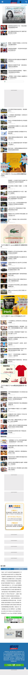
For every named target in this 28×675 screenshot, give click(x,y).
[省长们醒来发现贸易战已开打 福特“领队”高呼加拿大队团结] (4, 33)
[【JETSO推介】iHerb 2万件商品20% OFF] (14, 304)
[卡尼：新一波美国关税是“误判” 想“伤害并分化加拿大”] (4, 144)
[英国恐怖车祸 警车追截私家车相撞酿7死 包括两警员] (4, 61)
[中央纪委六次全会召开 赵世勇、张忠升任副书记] (4, 344)
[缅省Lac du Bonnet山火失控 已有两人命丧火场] (4, 292)
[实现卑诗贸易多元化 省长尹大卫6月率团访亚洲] (4, 264)
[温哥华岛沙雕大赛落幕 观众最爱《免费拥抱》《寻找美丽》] (4, 464)
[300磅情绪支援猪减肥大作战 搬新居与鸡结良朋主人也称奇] (4, 258)
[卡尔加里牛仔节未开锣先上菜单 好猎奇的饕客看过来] (4, 286)
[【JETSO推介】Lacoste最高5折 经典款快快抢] (14, 233)
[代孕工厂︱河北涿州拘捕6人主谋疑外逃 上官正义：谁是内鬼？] (4, 356)
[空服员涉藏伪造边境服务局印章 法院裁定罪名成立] (4, 138)
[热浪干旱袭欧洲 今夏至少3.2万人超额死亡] (4, 410)
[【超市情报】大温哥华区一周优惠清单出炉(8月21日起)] (4, 453)
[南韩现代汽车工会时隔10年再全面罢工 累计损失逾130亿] (4, 215)
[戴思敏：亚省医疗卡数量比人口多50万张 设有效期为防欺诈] (4, 44)
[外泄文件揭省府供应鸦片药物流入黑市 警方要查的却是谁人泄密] (4, 269)
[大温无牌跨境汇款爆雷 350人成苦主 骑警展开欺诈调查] (4, 127)
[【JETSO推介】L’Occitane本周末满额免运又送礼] (14, 162)
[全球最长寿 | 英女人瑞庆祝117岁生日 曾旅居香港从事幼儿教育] (4, 415)
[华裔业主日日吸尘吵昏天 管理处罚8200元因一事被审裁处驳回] (4, 281)
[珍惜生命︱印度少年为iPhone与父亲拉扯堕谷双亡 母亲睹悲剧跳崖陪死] (4, 399)
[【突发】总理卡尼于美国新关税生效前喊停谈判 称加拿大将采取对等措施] (4, 427)
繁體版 (25, 5)
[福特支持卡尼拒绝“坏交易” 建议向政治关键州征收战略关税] (4, 66)
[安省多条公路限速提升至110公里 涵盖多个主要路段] (4, 193)
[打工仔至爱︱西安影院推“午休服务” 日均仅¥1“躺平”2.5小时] (4, 333)
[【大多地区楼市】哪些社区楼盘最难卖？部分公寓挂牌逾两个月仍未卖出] (4, 198)
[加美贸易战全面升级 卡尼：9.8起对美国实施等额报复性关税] (4, 27)
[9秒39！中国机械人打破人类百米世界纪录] (4, 221)
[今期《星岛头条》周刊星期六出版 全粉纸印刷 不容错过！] (4, 469)
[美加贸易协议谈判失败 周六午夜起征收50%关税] (4, 432)
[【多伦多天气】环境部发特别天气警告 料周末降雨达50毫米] (4, 209)
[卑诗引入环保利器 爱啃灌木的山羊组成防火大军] (4, 122)
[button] (26, 2)
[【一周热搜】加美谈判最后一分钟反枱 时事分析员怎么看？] (4, 116)
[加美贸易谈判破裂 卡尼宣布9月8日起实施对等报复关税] (4, 50)
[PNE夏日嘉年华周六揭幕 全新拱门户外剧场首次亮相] (4, 447)
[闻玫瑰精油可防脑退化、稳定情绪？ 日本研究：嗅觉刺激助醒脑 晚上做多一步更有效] (4, 328)
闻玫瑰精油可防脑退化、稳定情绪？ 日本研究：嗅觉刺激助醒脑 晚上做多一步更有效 (17, 328)
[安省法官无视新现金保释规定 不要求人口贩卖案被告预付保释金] (4, 72)
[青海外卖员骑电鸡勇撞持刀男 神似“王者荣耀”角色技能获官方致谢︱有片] (4, 350)
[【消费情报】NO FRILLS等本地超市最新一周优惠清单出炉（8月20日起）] (4, 441)
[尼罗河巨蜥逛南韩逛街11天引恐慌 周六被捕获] (4, 393)
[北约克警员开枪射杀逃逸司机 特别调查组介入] (4, 111)
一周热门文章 (20, 569)
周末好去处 (4, 436)
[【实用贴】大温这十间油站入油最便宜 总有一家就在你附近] (4, 77)
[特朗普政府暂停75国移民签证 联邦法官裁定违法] (4, 361)
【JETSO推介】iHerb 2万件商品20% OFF (13, 316)
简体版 (22, 5)
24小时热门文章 (7, 569)
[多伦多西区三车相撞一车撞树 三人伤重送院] (4, 187)
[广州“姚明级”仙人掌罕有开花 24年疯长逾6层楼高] (4, 322)
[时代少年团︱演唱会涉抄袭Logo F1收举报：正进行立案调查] (4, 421)
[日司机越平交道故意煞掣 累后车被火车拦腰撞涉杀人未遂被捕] (4, 339)
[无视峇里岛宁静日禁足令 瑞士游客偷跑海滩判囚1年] (4, 404)
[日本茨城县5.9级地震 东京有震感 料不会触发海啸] (4, 133)
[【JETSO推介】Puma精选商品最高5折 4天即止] (14, 374)
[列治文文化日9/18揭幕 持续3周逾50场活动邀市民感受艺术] (4, 458)
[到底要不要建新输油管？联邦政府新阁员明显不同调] (4, 275)
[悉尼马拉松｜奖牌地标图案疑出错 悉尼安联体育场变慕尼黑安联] (4, 150)
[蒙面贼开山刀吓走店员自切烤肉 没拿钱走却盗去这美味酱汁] (4, 253)
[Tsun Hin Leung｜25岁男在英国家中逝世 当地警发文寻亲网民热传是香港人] (4, 204)
